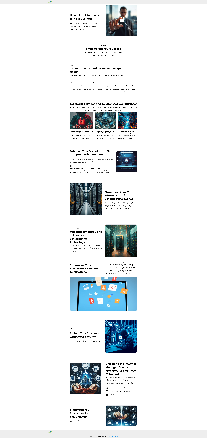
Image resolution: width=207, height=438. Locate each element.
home (148, 2)
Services (155, 2)
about (151, 2)
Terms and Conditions (113, 436)
